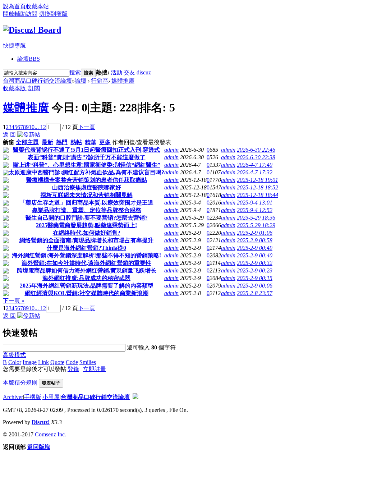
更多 (105, 142)
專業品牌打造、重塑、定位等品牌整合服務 (86, 210)
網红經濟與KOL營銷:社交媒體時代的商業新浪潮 (86, 293)
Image (30, 362)
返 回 (9, 135)
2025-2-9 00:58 (254, 240)
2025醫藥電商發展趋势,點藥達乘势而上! (86, 225)
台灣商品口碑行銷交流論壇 (37, 81)
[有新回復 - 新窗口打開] (6, 151)
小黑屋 (51, 397)
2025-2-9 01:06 (254, 233)
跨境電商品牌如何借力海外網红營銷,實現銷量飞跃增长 (86, 270)
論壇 (28, 59)
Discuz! (41, 422)
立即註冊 (94, 369)
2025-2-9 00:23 (254, 270)
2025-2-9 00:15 (254, 278)
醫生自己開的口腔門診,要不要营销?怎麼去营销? (87, 218)
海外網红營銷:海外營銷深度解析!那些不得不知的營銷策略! (86, 255)
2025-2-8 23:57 (254, 293)
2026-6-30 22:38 (256, 157)
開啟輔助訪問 (20, 14)
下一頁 (86, 127)
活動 (116, 72)
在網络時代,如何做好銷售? (86, 233)
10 (31, 127)
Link (43, 362)
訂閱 (34, 88)
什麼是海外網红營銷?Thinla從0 (86, 248)
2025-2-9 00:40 (254, 255)
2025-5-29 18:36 (256, 218)
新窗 (8, 142)
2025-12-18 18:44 (257, 195)
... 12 (40, 127)
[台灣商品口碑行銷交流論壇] (32, 30)
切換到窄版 (53, 14)
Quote (57, 362)
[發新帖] (28, 135)
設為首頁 (14, 6)
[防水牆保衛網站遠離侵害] (135, 397)
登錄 (73, 369)
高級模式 (14, 355)
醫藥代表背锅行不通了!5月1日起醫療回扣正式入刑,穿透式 (86, 150)
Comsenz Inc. (50, 434)
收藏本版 (15, 88)
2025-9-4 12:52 (254, 210)
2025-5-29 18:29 (256, 225)
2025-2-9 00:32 (254, 263)
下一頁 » (13, 301)
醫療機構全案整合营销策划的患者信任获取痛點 (86, 180)
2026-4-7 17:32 (254, 172)
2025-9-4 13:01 (254, 202)
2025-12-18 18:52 (257, 187)
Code (72, 362)
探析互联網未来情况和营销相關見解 (87, 195)
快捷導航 (14, 45)
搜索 (75, 72)
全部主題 (27, 142)
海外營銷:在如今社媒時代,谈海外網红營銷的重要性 (86, 263)
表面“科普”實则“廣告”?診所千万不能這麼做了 (87, 157)
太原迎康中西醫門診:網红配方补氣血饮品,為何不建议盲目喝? (86, 172)
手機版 (32, 397)
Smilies (87, 362)
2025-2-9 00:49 (254, 248)
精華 (90, 142)
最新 (47, 142)
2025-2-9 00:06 (254, 286)
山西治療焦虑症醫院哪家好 (86, 187)
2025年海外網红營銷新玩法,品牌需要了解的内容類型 (86, 286)
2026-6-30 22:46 (256, 150)
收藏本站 (37, 6)
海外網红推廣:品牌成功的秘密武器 (86, 278)
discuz (144, 72)
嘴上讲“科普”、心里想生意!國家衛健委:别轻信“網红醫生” (86, 165)
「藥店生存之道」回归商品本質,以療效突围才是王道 (86, 202)
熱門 (62, 142)
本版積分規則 (20, 383)
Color (14, 362)
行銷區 (99, 81)
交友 (129, 72)
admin (171, 150)
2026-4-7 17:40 (254, 165)
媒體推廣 (122, 81)
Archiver (13, 397)
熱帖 (76, 142)
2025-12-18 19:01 (257, 180)
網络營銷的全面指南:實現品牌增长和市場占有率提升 (86, 240)
